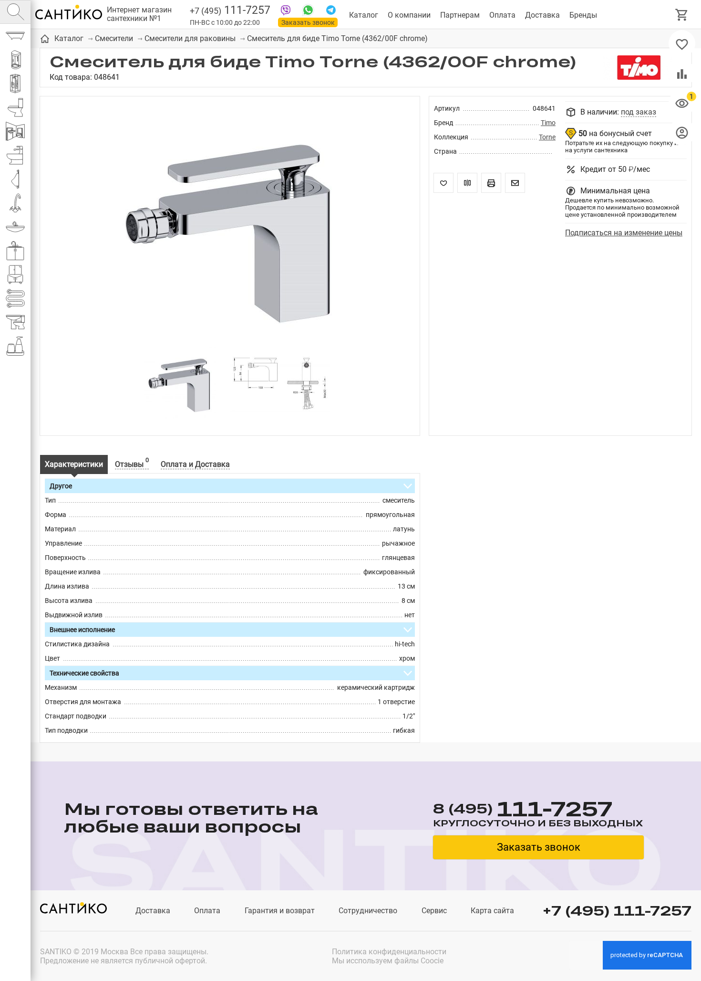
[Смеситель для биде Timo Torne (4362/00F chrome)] (230, 226)
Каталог (363, 15)
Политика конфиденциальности (389, 951)
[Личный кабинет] (682, 132)
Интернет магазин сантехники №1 (139, 14)
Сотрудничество (368, 910)
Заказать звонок (308, 22)
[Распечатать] (491, 182)
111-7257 (230, 10)
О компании (409, 15)
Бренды (583, 15)
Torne (547, 137)
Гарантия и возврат (280, 910)
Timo (548, 123)
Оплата (502, 15)
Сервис (434, 910)
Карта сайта (492, 910)
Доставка (542, 15)
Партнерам (460, 15)
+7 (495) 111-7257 (617, 910)
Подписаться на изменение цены (623, 232)
